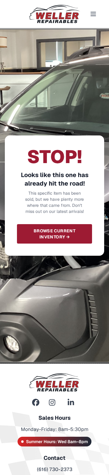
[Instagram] (52, 402)
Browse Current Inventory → (54, 234)
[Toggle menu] (93, 14)
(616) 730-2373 (54, 469)
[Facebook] (36, 402)
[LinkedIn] (71, 402)
